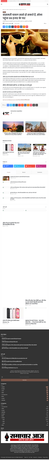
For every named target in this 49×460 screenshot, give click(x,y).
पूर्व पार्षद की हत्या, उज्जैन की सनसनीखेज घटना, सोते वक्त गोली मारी (23, 192)
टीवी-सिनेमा (3, 400)
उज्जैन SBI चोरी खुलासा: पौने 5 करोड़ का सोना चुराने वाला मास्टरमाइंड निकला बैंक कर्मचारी (27, 187)
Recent (23, 172)
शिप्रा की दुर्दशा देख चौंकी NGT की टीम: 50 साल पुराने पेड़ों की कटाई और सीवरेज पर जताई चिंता (35, 302)
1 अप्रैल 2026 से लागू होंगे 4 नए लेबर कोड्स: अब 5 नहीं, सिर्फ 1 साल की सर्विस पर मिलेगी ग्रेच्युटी (39, 153)
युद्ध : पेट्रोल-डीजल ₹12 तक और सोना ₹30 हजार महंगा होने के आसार (24, 153)
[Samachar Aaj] (24, 4)
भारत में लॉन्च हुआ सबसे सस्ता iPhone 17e (8, 153)
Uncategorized (4, 394)
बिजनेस (3, 396)
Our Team (30, 457)
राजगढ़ (4, 423)
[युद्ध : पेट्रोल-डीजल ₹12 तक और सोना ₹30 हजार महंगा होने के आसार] (24, 147)
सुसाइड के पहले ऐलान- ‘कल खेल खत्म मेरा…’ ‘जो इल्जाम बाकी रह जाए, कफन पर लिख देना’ (35, 322)
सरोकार (3, 392)
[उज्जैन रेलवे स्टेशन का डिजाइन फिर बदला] (6, 183)
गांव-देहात (3, 398)
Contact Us (35, 457)
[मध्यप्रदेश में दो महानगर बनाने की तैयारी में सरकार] (6, 178)
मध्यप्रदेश (3, 386)
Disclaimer (40, 457)
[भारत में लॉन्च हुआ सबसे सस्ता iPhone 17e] (9, 147)
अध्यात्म (3, 390)
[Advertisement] (24, 15)
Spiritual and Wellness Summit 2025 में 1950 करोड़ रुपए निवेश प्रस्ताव (16, 99)
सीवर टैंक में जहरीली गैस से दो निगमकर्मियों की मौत (11, 223)
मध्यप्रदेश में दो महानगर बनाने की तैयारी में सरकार (20, 176)
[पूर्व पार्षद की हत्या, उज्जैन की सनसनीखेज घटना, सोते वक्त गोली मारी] (6, 194)
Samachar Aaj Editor (16, 111)
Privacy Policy (45, 457)
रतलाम (3, 421)
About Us (26, 457)
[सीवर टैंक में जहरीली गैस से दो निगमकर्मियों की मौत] (13, 216)
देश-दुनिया (3, 388)
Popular (8, 172)
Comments (39, 172)
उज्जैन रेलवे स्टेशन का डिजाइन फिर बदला (18, 182)
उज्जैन (3, 419)
